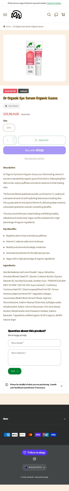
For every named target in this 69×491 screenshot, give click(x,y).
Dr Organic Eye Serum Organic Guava (28, 26)
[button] (5, 14)
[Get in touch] (56, 14)
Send (13, 371)
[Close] (61, 386)
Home (8, 26)
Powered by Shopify (41, 477)
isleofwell (30, 477)
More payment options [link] (34, 158)
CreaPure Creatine (54, 3)
